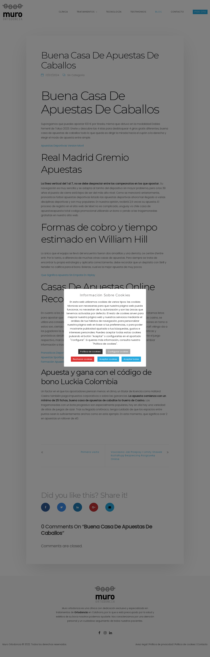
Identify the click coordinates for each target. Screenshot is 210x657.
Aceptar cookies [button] (108, 359)
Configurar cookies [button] (118, 351)
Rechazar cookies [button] (82, 359)
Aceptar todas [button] (131, 359)
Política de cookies (90, 351)
